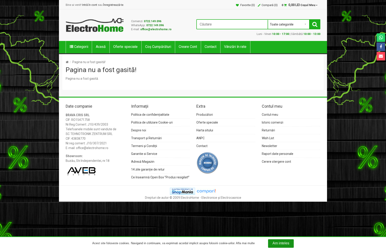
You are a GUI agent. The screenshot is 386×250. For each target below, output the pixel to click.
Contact (210, 47)
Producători (204, 114)
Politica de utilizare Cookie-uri (152, 122)
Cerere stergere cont (276, 161)
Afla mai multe (245, 243)
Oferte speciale (125, 47)
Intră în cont (89, 4)
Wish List (268, 138)
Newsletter (269, 146)
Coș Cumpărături (158, 47)
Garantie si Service (144, 154)
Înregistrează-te (113, 4)
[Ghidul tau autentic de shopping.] (206, 191)
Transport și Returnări (146, 138)
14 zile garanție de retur (148, 169)
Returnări (268, 130)
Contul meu (270, 114)
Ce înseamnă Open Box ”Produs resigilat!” (160, 177)
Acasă (101, 47)
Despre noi (138, 130)
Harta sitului (204, 130)
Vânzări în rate (235, 47)
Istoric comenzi (272, 122)
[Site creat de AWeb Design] (81, 169)
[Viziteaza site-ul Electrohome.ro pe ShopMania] (182, 191)
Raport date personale (277, 154)
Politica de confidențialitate (150, 114)
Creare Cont (188, 47)
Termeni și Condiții (144, 146)
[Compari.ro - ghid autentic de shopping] (207, 163)
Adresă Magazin (142, 161)
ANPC (200, 138)
